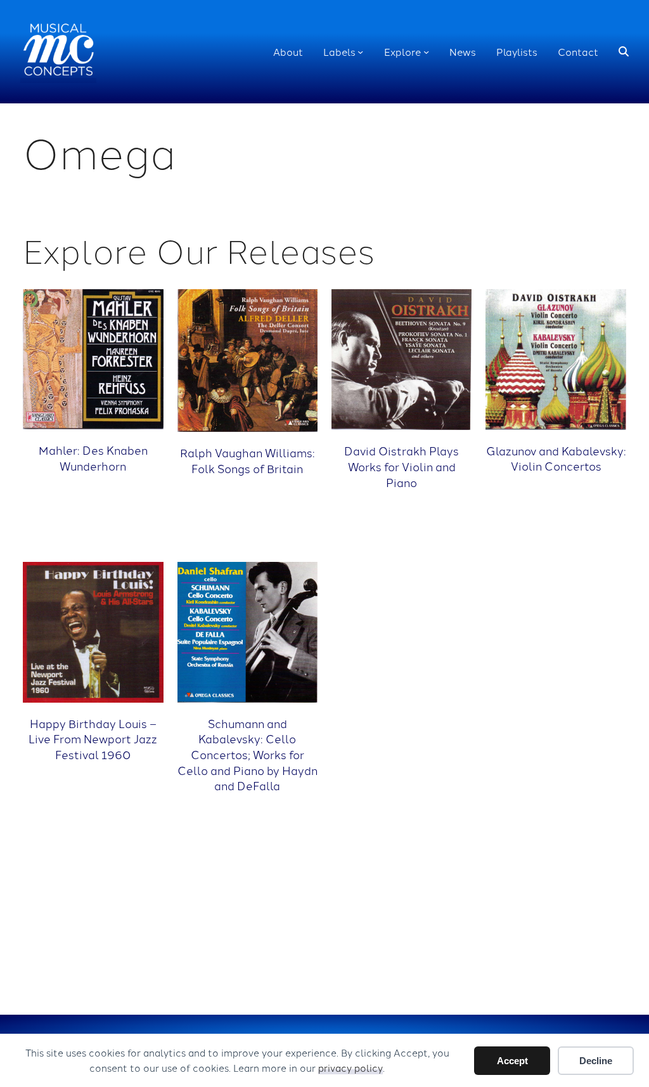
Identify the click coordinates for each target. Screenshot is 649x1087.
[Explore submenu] (426, 52)
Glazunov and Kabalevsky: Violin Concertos (556, 458)
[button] (624, 52)
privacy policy (350, 1067)
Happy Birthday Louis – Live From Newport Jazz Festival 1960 (93, 738)
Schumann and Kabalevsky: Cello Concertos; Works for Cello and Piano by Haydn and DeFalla (247, 754)
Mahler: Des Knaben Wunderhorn (93, 457)
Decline (595, 1060)
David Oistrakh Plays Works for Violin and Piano (401, 466)
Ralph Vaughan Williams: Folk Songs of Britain (247, 460)
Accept (512, 1060)
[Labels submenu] (360, 52)
